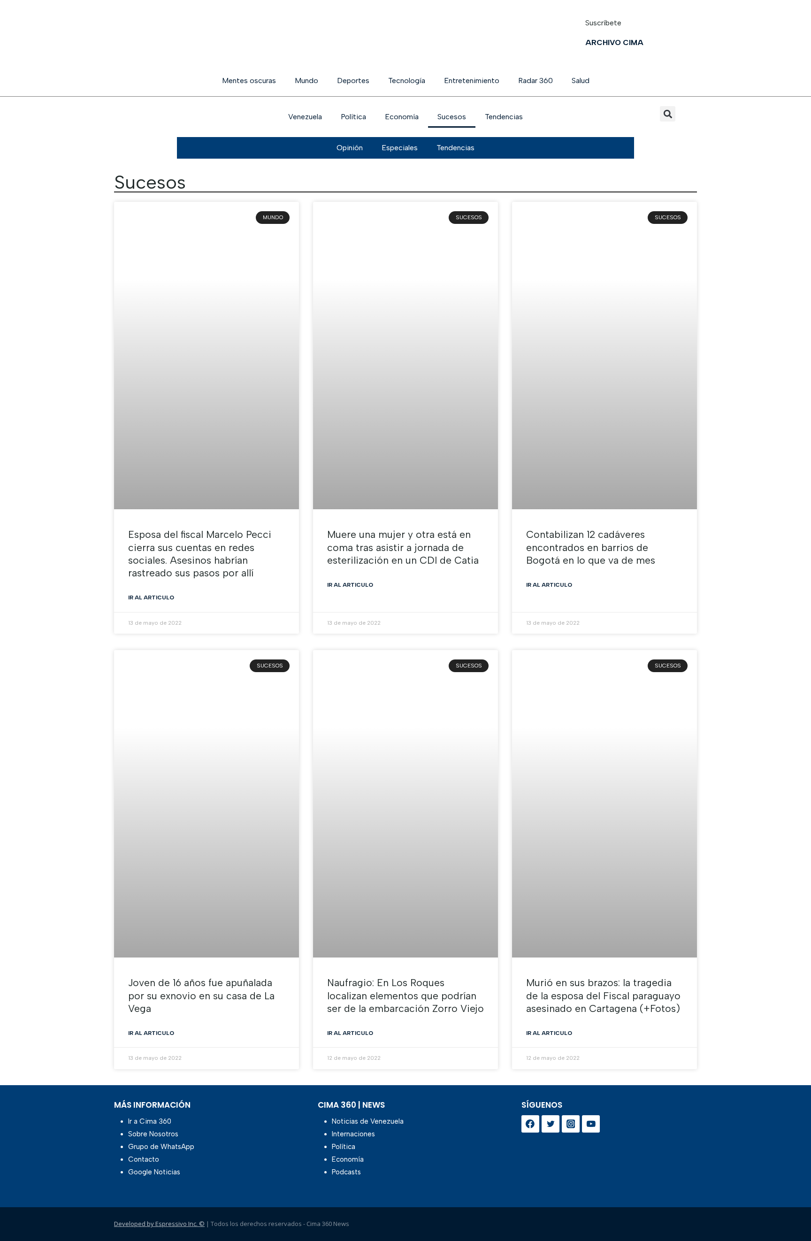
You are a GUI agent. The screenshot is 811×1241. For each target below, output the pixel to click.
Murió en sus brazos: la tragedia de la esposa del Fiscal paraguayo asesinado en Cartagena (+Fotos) (603, 995)
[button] (667, 114)
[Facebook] (530, 1124)
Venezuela (305, 116)
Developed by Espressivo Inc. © (159, 1223)
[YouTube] (591, 1124)
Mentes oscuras (249, 80)
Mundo (306, 80)
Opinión (350, 147)
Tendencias (504, 116)
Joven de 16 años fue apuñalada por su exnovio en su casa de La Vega (201, 995)
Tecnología (406, 80)
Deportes (353, 80)
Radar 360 (535, 80)
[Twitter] (550, 1124)
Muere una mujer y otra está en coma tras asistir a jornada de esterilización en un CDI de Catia (403, 547)
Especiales (400, 147)
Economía (402, 116)
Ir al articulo (151, 597)
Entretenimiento (471, 80)
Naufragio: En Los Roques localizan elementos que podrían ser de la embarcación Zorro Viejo (405, 995)
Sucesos (451, 116)
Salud (580, 80)
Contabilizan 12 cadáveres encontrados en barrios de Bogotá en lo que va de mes (590, 547)
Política (353, 116)
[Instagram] (571, 1124)
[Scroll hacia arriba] (788, 1209)
